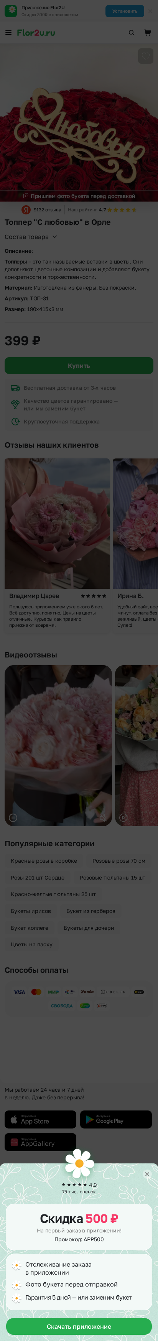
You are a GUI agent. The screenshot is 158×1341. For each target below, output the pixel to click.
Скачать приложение (79, 1326)
